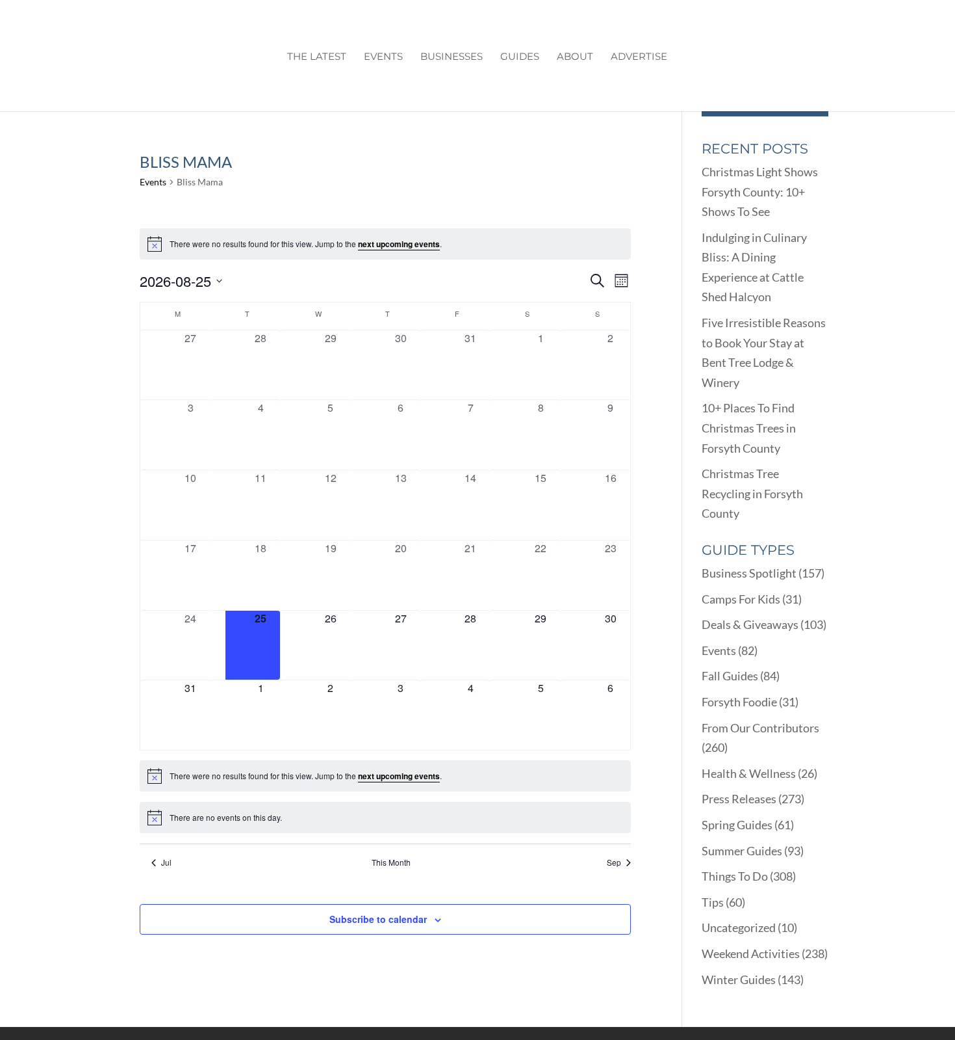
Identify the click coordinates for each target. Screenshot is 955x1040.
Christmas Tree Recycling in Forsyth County (752, 493)
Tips (713, 902)
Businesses (451, 57)
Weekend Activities (751, 953)
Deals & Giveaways (750, 624)
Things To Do (735, 876)
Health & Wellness (749, 773)
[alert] (385, 244)
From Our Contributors (760, 728)
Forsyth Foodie (739, 702)
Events (383, 57)
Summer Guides (742, 851)
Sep (614, 862)
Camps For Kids (741, 599)
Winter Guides (739, 979)
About (575, 57)
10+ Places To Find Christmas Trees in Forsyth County (749, 428)
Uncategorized (739, 927)
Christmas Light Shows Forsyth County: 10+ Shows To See (760, 192)
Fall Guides (730, 676)
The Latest (316, 57)
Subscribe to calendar (378, 919)
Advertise (639, 57)
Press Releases (739, 799)
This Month (391, 862)
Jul (166, 862)
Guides (519, 57)
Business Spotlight (749, 573)
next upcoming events (399, 244)
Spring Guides (737, 825)
